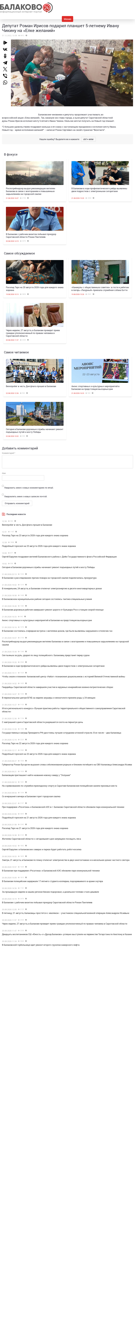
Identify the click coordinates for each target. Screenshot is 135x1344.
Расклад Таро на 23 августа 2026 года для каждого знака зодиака (35, 535)
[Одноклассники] (6, 56)
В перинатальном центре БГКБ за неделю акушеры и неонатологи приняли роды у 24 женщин (48, 697)
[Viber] (6, 76)
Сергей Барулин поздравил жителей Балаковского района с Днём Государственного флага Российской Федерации (59, 556)
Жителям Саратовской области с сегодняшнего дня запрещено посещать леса (41, 838)
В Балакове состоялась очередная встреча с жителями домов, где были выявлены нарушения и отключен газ (57, 630)
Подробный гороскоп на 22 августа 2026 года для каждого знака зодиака (39, 753)
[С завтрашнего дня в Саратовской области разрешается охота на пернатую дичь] (25, 718)
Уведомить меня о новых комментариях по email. (29, 487)
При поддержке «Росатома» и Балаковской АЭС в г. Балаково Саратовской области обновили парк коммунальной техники (63, 807)
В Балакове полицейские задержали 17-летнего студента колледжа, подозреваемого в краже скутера (52, 881)
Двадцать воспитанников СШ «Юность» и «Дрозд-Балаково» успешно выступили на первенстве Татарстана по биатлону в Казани (67, 934)
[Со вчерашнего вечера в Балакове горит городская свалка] (25, 792)
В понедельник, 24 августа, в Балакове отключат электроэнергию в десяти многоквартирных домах (52, 588)
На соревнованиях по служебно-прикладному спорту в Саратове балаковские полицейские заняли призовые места (59, 785)
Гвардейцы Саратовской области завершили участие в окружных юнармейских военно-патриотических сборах (57, 687)
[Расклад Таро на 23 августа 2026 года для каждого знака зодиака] (16, 532)
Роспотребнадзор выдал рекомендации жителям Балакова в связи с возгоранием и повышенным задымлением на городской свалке (30, 191)
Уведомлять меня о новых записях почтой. (25, 496)
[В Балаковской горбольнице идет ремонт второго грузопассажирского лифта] (25, 941)
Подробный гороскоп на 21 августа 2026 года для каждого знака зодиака (39, 817)
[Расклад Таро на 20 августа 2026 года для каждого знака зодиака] (35, 272)
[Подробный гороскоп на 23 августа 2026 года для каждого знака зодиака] (16, 542)
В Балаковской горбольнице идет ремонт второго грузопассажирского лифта (40, 944)
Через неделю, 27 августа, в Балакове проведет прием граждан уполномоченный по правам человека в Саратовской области (33, 333)
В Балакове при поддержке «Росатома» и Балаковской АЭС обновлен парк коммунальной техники (51, 870)
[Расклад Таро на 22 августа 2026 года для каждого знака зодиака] (25, 739)
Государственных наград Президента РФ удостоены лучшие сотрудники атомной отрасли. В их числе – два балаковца (61, 732)
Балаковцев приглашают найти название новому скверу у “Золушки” (36, 775)
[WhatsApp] (6, 82)
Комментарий (8, 453)
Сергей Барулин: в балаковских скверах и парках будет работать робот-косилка (41, 849)
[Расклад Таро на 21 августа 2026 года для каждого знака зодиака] (25, 824)
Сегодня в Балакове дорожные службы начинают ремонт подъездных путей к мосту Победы (34, 430)
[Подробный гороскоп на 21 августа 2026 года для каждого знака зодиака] (25, 814)
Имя (4, 473)
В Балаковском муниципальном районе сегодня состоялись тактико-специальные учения (47, 599)
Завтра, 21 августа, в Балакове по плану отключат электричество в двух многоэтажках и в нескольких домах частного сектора (65, 860)
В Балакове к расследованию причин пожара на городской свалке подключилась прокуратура (49, 577)
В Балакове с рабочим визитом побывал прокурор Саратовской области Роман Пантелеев (31, 235)
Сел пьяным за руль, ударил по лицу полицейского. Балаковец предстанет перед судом (46, 655)
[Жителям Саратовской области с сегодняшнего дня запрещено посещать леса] (25, 835)
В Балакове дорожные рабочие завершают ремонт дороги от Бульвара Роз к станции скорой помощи (52, 609)
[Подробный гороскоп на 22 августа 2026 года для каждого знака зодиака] (25, 750)
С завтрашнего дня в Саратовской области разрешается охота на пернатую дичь (42, 722)
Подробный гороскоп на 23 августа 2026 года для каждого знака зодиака (39, 546)
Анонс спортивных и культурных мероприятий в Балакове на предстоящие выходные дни (95, 387)
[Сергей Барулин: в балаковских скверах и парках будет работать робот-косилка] (25, 845)
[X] (6, 69)
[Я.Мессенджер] (6, 43)
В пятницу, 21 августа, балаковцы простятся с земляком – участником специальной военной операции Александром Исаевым (65, 913)
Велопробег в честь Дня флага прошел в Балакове (31, 386)
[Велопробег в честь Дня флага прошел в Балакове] (35, 371)
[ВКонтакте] (6, 49)
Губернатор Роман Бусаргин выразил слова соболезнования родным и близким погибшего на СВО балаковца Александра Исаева (67, 764)
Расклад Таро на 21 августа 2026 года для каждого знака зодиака (35, 828)
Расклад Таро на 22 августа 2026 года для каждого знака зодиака (35, 743)
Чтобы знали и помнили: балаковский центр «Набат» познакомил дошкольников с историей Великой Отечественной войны (63, 676)
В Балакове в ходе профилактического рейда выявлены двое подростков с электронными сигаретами (99, 190)
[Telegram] (6, 62)
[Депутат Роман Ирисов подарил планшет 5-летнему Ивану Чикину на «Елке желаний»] (26, 35)
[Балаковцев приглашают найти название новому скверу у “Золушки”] (25, 771)
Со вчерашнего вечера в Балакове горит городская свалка (31, 796)
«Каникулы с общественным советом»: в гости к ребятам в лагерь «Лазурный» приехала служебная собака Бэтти (100, 288)
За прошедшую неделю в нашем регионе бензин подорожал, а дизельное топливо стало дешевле (50, 891)
